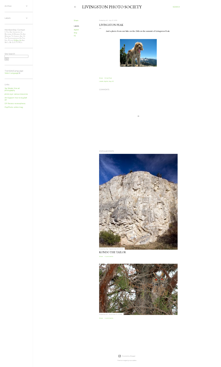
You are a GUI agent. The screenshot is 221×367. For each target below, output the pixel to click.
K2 (75, 36)
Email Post (108, 78)
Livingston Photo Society (112, 7)
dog (75, 33)
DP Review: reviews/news (15, 103)
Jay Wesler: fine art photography (12, 89)
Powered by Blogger (128, 356)
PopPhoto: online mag (14, 107)
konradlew (133, 360)
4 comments (109, 256)
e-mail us (17, 40)
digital (76, 30)
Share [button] (76, 20)
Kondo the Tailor (112, 252)
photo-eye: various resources (16, 94)
